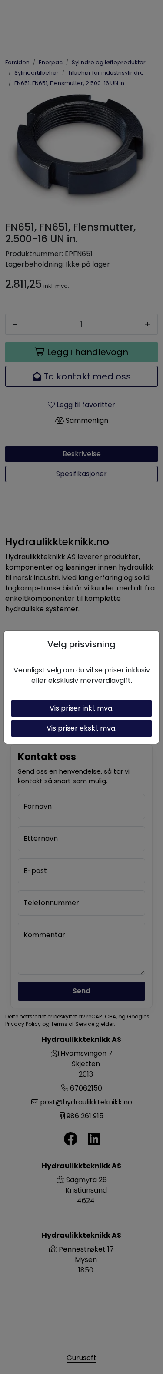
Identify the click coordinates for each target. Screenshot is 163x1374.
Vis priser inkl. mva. (81, 708)
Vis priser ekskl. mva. (81, 728)
